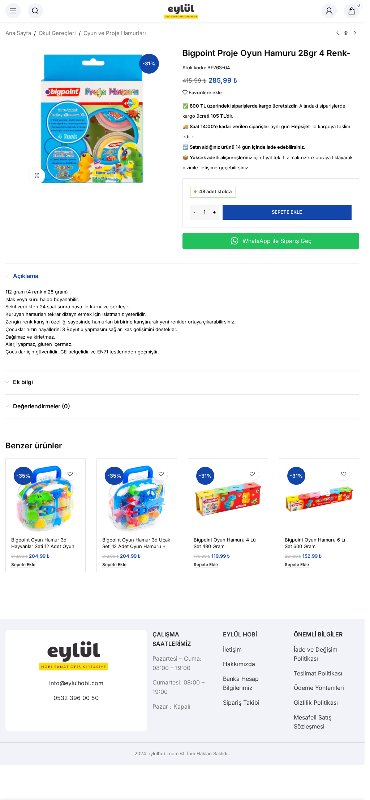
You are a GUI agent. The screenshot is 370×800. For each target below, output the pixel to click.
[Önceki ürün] (337, 33)
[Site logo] (182, 10)
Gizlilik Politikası (316, 702)
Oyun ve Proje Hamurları (114, 33)
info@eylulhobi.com (76, 683)
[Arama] (35, 11)
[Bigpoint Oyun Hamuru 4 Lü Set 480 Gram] (228, 498)
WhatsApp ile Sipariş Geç (276, 240)
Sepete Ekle (287, 212)
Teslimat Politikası (318, 673)
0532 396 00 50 (76, 697)
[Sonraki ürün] (354, 33)
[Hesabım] (329, 11)
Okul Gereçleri (57, 33)
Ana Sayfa (18, 33)
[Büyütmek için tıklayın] (37, 176)
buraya (323, 157)
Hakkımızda (239, 664)
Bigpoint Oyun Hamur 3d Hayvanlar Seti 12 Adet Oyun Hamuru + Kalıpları (42, 546)
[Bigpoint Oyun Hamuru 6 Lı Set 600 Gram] (319, 498)
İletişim (232, 649)
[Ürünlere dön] (346, 33)
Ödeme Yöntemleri (319, 687)
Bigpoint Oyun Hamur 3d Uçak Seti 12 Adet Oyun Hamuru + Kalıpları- (136, 546)
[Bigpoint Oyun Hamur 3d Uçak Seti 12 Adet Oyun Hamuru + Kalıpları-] (136, 498)
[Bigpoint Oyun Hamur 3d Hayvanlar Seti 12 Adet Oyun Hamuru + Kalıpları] (45, 498)
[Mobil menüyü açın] (13, 11)
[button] (23, 565)
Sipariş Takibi (241, 702)
